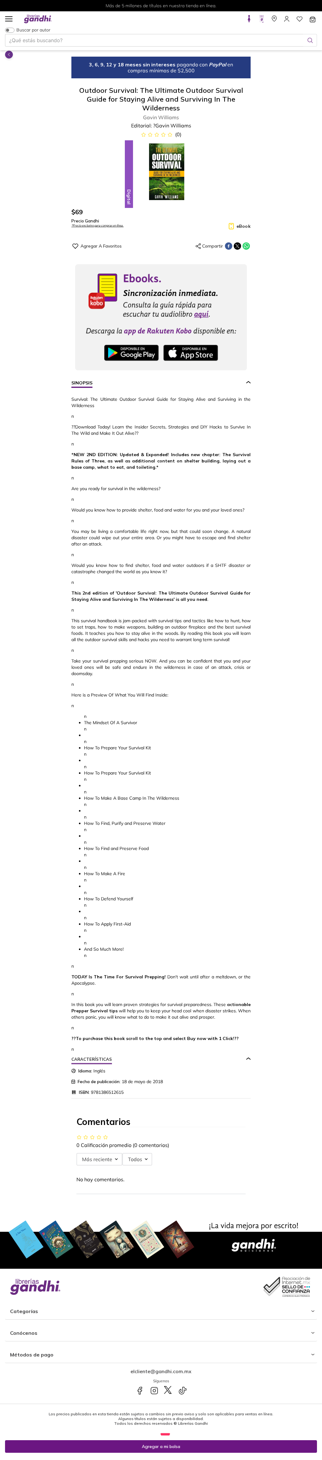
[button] (9, 19)
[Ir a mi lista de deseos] (299, 21)
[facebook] (228, 246)
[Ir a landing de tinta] (249, 21)
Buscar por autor (33, 30)
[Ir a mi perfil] (287, 21)
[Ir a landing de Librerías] (274, 21)
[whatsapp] (246, 246)
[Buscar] (310, 40)
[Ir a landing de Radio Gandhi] (261, 21)
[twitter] (237, 246)
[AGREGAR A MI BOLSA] (161, 1446)
